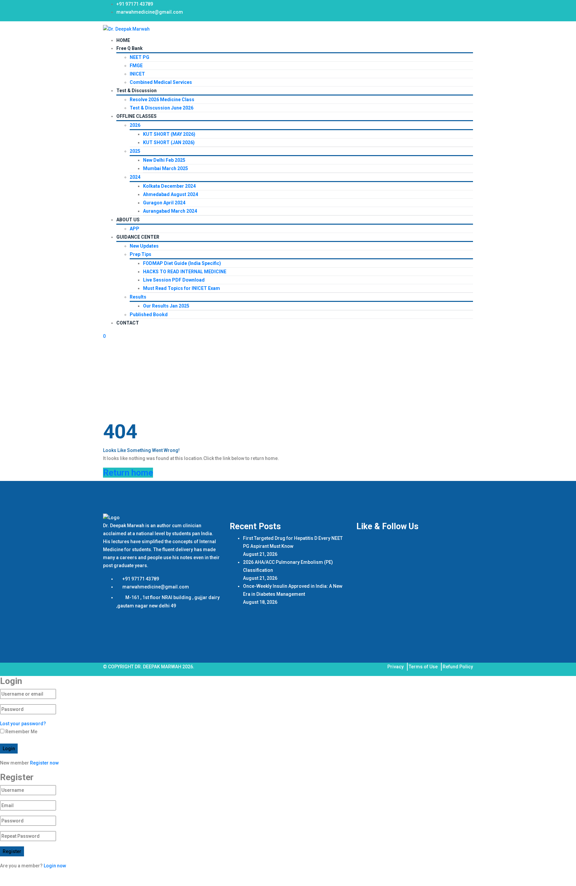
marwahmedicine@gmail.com (149, 12)
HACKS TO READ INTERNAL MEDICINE (184, 271)
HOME (123, 40)
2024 (135, 177)
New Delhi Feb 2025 (164, 160)
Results (138, 297)
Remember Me (20, 731)
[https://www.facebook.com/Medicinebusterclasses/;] (438, 6)
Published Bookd (149, 314)
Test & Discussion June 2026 (161, 108)
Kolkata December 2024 (169, 186)
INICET (137, 74)
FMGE (136, 65)
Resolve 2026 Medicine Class (162, 99)
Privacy (395, 666)
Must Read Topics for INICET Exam (181, 288)
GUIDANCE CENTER (137, 237)
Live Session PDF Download (174, 280)
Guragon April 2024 (164, 202)
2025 (135, 151)
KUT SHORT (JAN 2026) (169, 142)
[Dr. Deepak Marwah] (126, 28)
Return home (128, 473)
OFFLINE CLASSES (136, 116)
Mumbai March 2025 (165, 168)
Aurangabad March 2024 (170, 211)
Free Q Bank (129, 48)
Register (12, 851)
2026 (135, 125)
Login (9, 748)
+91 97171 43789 (134, 4)
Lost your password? (23, 723)
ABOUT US (128, 219)
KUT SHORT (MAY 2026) (169, 134)
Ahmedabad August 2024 (170, 194)
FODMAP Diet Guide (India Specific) (182, 263)
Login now (55, 865)
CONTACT (127, 323)
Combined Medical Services (161, 82)
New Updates (144, 246)
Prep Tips (140, 254)
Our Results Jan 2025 (166, 306)
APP (134, 228)
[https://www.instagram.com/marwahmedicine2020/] (448, 6)
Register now (44, 763)
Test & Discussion (136, 90)
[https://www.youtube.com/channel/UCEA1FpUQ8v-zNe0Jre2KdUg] (468, 6)
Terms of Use (423, 666)
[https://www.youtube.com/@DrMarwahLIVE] (458, 6)
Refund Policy (458, 666)
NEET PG (139, 57)
